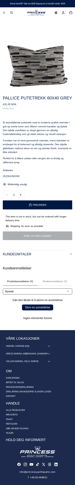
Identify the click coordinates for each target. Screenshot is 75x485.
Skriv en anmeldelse (37, 307)
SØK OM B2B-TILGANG (17, 428)
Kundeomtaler (17, 254)
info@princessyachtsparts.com (37, 471)
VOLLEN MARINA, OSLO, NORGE (22, 361)
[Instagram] (25, 464)
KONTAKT (11, 396)
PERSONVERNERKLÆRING (20, 387)
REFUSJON (11, 424)
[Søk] (11, 12)
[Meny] (4, 13)
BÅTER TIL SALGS (15, 382)
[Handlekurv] (71, 12)
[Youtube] (31, 464)
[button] (56, 13)
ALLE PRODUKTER (15, 410)
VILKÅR (9, 433)
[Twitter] (44, 464)
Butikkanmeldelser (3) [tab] (55, 281)
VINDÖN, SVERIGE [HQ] (17, 346)
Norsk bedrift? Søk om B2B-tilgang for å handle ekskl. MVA (37, 3)
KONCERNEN (13, 378)
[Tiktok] (37, 464)
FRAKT (9, 419)
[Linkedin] (56, 464)
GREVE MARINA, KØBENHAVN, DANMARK (27, 353)
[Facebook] (19, 464)
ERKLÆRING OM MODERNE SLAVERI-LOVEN (28, 391)
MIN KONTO (12, 414)
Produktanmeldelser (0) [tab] (20, 281)
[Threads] (50, 464)
